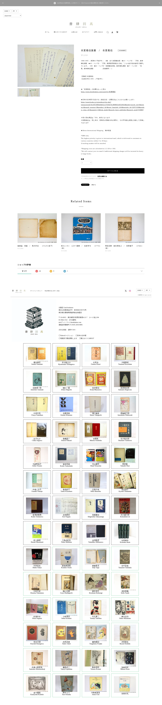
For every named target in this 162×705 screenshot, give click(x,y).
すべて (24, 271)
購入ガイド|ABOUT (60, 32)
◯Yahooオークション (66, 335)
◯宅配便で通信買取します (68, 338)
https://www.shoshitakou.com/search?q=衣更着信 (98, 92)
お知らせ (74, 32)
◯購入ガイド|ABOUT (86, 338)
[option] (46, 66)
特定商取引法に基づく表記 (52, 290)
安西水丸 (124, 694)
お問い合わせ (98, 32)
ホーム (47, 32)
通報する (93, 184)
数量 (82, 159)
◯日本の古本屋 (80, 335)
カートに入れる (112, 171)
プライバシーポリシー (36, 290)
